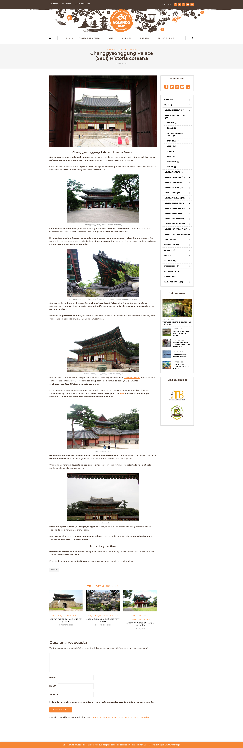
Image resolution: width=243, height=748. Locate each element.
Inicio (69, 38)
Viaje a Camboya (174, 110)
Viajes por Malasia (176, 229)
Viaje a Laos (172, 193)
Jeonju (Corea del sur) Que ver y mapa (103, 620)
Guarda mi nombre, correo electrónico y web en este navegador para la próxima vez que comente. (103, 702)
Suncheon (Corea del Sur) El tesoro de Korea (140, 624)
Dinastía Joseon (132, 377)
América (126, 38)
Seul (114, 49)
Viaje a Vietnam (174, 219)
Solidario (66, 4)
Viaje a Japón (173, 182)
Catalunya (170, 239)
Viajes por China (175, 224)
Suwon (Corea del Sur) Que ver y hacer (66, 620)
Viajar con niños (82, 4)
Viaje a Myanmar (175, 198)
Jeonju (95, 616)
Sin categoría (171, 271)
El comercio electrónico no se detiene (181, 367)
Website (53, 694)
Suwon (58, 616)
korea (54, 570)
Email (52, 686)
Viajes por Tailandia (177, 234)
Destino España (173, 245)
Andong (172, 123)
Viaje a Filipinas (174, 172)
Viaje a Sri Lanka (175, 208)
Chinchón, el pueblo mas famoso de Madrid (182, 333)
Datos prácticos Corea (175, 134)
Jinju (170, 151)
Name (53, 677)
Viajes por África (89, 38)
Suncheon (142, 616)
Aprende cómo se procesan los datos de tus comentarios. (121, 717)
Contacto (53, 4)
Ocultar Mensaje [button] (172, 745)
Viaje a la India (174, 188)
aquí (162, 745)
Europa (144, 38)
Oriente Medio (166, 38)
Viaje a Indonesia (175, 177)
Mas (167, 255)
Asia (111, 38)
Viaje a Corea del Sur (126, 49)
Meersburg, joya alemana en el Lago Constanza (181, 345)
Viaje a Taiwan (174, 213)
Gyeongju (173, 141)
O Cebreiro (170, 261)
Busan (171, 128)
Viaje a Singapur (174, 203)
